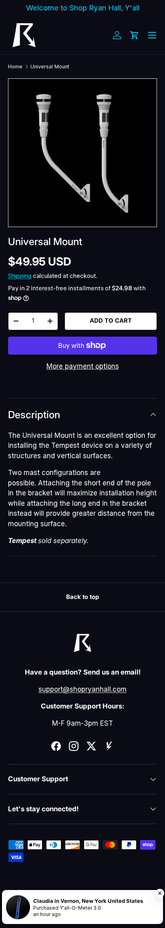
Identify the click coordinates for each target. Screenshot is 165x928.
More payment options (82, 366)
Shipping (19, 275)
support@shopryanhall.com (82, 689)
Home (15, 67)
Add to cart (111, 320)
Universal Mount (49, 67)
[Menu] (152, 35)
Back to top (82, 597)
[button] (134, 35)
